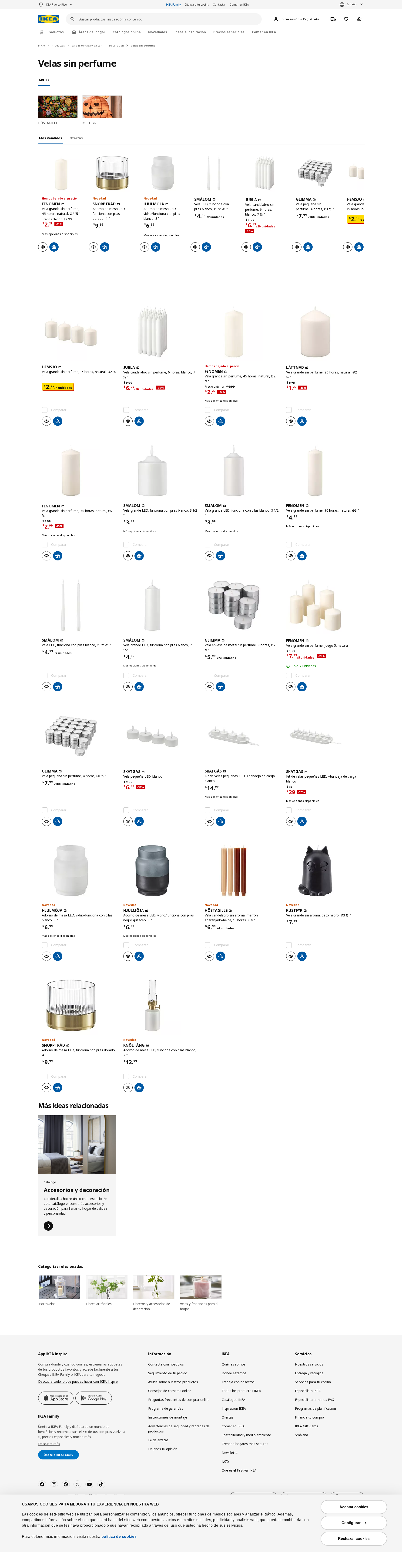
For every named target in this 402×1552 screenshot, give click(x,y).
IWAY (225, 1461)
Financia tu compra (309, 1417)
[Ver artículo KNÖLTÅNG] (160, 1005)
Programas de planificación (315, 1408)
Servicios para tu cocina (313, 1382)
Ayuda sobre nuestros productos (173, 1382)
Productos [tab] (55, 32)
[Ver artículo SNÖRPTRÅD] (112, 173)
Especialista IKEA (308, 1391)
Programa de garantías (165, 1408)
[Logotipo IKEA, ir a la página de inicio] (48, 19)
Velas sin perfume (143, 45)
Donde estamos (234, 1373)
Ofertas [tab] (76, 138)
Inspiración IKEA (234, 1408)
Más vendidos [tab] (50, 138)
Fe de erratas (158, 1440)
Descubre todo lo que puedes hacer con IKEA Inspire (78, 1381)
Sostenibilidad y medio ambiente (246, 1435)
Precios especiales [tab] (229, 32)
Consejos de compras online (169, 1391)
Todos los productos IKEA (241, 1391)
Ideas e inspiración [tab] (190, 32)
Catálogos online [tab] (127, 32)
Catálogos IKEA (233, 1399)
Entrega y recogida (309, 1373)
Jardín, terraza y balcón (87, 45)
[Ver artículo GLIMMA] (315, 173)
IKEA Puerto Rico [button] (56, 5)
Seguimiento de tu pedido (167, 1373)
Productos (58, 45)
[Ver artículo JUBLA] (264, 173)
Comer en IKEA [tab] (264, 32)
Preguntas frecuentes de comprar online (178, 1399)
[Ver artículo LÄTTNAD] (323, 332)
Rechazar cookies (354, 1539)
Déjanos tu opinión (162, 1449)
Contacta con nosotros (166, 1364)
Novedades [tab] (157, 32)
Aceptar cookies (353, 1507)
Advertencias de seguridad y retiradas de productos (179, 1428)
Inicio (41, 45)
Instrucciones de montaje (167, 1417)
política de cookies (118, 1537)
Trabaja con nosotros (238, 1382)
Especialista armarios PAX (314, 1399)
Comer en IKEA (239, 5)
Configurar (351, 1523)
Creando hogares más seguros (245, 1444)
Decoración (116, 45)
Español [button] (352, 4)
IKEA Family (173, 5)
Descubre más (49, 1444)
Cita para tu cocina (196, 5)
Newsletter (230, 1452)
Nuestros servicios (309, 1364)
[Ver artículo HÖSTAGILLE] (242, 871)
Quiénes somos (233, 1364)
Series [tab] (44, 79)
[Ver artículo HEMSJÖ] (79, 332)
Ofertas (227, 1417)
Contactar (219, 5)
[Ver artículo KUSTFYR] (323, 871)
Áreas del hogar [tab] (92, 32)
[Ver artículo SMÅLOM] (213, 173)
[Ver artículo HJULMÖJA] (163, 173)
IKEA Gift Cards (306, 1426)
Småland (301, 1435)
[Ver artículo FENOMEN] (61, 173)
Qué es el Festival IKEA (239, 1470)
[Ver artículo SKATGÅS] (160, 736)
